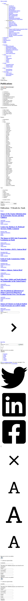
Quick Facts (5, 71)
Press (4, 68)
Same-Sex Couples (13, 24)
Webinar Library (9, 65)
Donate (4, 42)
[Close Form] (2, 558)
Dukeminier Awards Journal (12, 49)
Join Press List (9, 70)
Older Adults (11, 21)
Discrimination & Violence (14, 10)
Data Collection (12, 8)
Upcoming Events (10, 64)
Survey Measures (9, 74)
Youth (10, 26)
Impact (7, 60)
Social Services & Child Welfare (16, 19)
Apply (2, 202)
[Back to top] (1, 446)
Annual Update (9, 66)
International (11, 16)
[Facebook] (14, 445)
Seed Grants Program (10, 53)
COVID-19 (11, 5)
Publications (5, 37)
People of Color (12, 23)
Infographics (8, 75)
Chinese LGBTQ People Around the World (18, 29)
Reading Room (9, 51)
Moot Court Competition (11, 48)
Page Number (3, 312)
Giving (4, 41)
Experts (5, 38)
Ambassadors (9, 58)
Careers (7, 59)
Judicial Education (10, 46)
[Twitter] (14, 390)
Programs (5, 44)
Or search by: (7, 202)
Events (4, 63)
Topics (4, 3)
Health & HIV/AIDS (13, 14)
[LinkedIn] (14, 417)
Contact (7, 62)
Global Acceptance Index (14, 32)
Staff (7, 57)
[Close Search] (2, 346)
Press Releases (9, 69)
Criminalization (12, 7)
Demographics (12, 9)
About (4, 54)
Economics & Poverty (13, 12)
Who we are (8, 55)
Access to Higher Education (15, 30)
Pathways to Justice (13, 34)
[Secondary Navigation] (1, 79)
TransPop (11, 36)
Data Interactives (6, 40)
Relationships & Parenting (14, 18)
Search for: (3, 344)
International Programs (11, 47)
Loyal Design (14, 363)
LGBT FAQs (9, 73)
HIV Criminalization (13, 15)
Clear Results (3, 88)
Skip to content (4, 1)
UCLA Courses (9, 52)
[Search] (3, 78)
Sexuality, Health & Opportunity (16, 35)
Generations (11, 31)
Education (11, 13)
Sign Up (2, 351)
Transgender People (13, 25)
